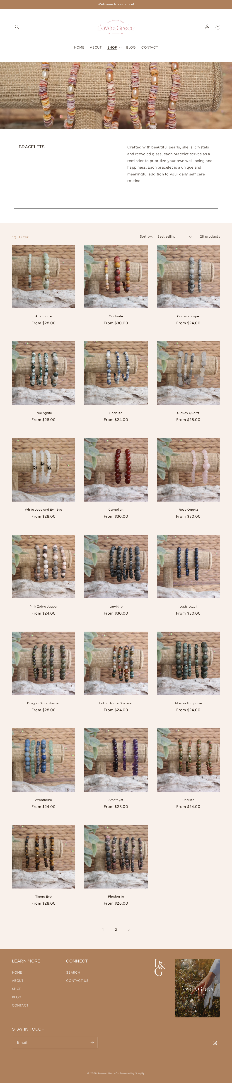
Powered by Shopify (132, 1073)
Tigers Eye (43, 896)
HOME (17, 972)
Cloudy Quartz (188, 413)
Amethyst (116, 800)
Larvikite (116, 606)
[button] (17, 27)
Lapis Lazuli (188, 606)
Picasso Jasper (188, 316)
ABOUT (18, 981)
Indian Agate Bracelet (116, 703)
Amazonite (43, 316)
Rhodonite (116, 896)
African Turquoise (188, 703)
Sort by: (146, 236)
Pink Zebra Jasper (43, 606)
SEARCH (73, 972)
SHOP (17, 989)
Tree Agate (43, 413)
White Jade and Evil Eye (43, 509)
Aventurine (43, 800)
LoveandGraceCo (108, 1073)
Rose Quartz (188, 509)
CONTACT (20, 1005)
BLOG (17, 997)
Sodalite (115, 413)
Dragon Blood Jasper (43, 703)
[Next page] (129, 930)
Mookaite (116, 316)
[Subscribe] (92, 1042)
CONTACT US (77, 981)
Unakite (188, 800)
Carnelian (116, 509)
